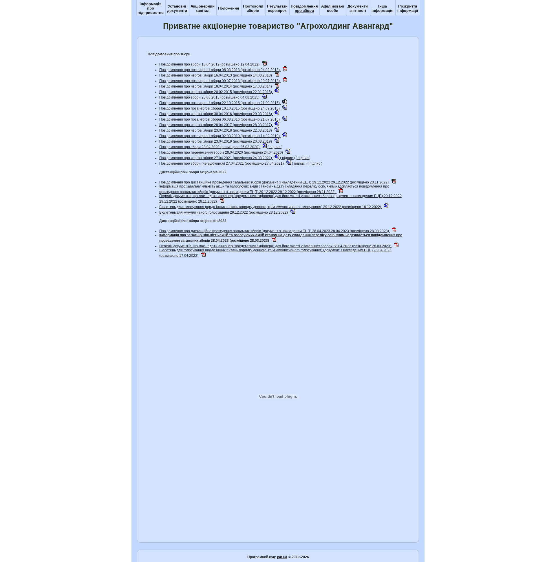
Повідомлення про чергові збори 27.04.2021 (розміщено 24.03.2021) (216, 158)
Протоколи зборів (253, 8)
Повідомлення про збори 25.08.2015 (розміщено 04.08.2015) (209, 97)
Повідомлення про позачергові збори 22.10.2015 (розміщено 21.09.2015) (220, 103)
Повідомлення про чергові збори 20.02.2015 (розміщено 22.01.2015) (216, 92)
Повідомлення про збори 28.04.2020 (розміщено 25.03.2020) (209, 147)
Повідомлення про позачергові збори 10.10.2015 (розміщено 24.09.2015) (220, 108)
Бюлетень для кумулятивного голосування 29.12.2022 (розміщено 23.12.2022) (224, 212)
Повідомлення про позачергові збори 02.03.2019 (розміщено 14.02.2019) (220, 136)
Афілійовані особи (332, 8)
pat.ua (282, 557)
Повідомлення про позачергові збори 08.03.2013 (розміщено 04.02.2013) (220, 70)
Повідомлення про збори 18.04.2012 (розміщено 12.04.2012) (209, 64)
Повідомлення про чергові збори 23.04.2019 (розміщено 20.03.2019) (216, 141)
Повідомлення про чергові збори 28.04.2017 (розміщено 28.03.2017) (216, 125)
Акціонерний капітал (203, 8)
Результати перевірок (277, 8)
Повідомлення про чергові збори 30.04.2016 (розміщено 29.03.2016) (216, 114)
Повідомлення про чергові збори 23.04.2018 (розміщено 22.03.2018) (216, 130)
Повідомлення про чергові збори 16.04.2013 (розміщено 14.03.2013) (216, 75)
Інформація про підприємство (151, 8)
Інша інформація (383, 8)
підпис (275, 147)
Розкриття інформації (407, 8)
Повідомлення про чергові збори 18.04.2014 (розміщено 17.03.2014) (216, 86)
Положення (228, 8)
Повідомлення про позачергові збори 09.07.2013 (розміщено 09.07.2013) (220, 81)
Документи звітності (358, 8)
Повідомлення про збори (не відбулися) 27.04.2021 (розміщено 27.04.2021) (222, 163)
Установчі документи (177, 8)
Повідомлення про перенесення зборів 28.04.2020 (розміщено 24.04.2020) (221, 152)
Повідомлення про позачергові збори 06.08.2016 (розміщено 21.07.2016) (220, 119)
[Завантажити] (264, 64)
